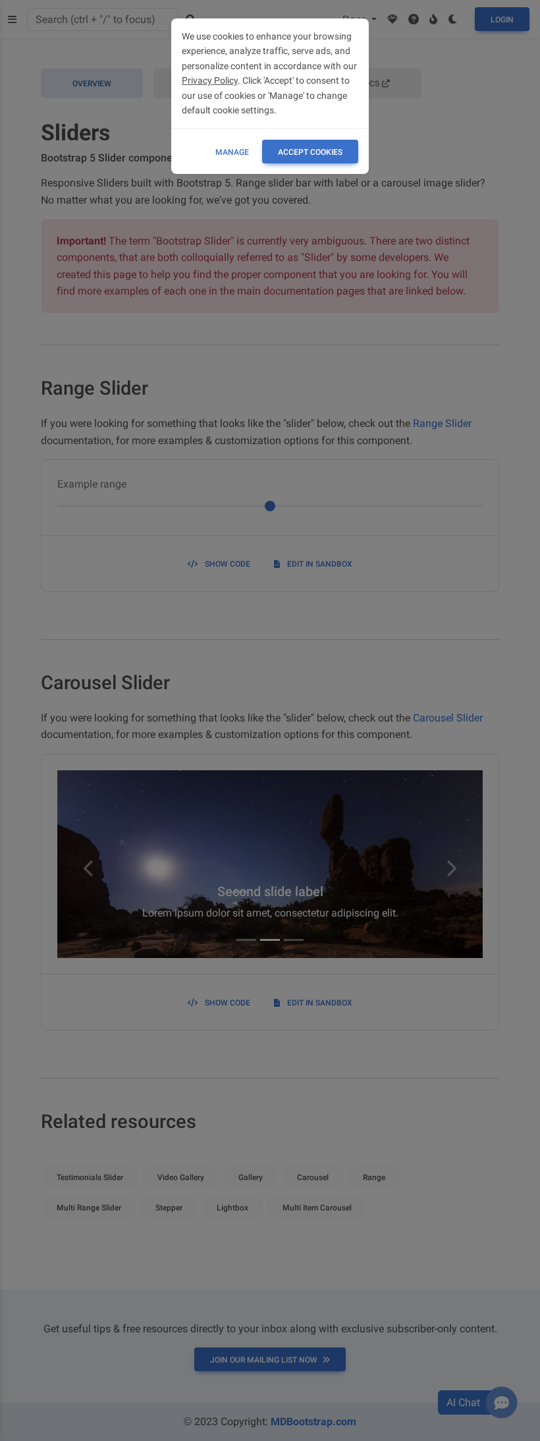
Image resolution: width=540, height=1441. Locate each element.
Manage (232, 152)
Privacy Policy (210, 80)
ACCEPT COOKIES (310, 152)
